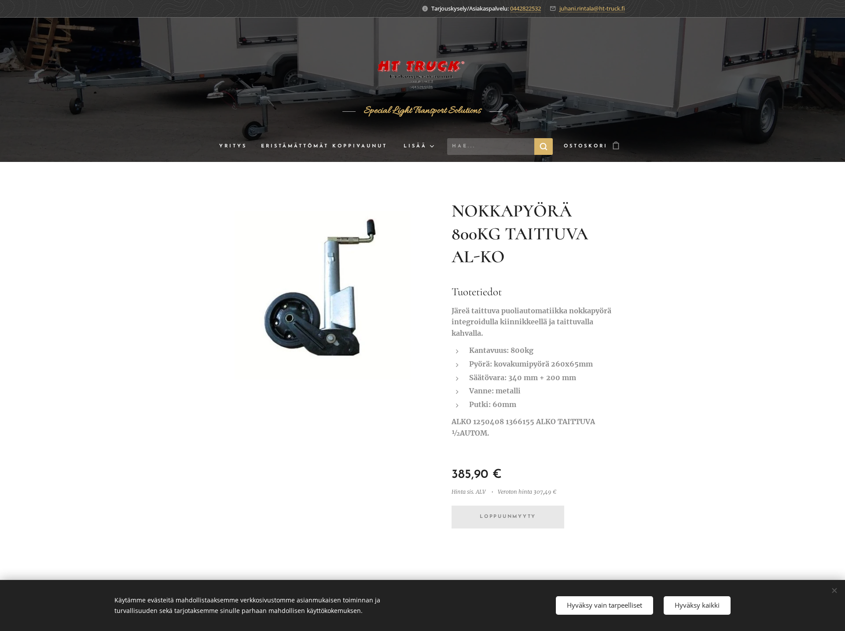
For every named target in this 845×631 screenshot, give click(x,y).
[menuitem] (236, 147)
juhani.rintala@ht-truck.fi (592, 8)
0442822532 (525, 8)
